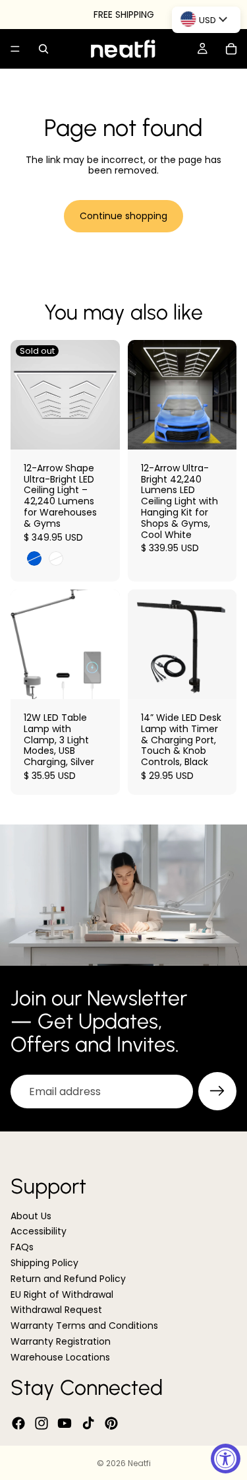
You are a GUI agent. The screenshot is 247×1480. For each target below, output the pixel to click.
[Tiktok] (88, 1423)
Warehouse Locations (60, 1357)
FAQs (22, 1247)
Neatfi (139, 1463)
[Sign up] (217, 1091)
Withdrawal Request (56, 1310)
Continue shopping (123, 215)
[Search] (43, 48)
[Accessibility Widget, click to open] (225, 1458)
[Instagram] (41, 1423)
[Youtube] (64, 1423)
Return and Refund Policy (68, 1278)
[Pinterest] (111, 1423)
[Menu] (15, 49)
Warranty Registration (61, 1341)
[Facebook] (18, 1423)
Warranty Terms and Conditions (84, 1326)
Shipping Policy (44, 1262)
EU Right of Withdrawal (62, 1294)
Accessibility (39, 1231)
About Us (31, 1216)
